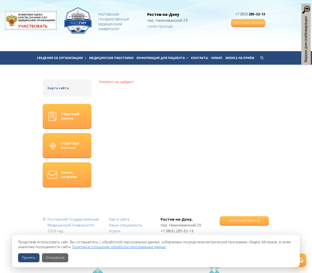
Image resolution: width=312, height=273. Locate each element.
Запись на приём (239, 58)
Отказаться (55, 257)
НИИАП (216, 58)
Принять (29, 257)
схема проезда (160, 26)
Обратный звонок (248, 22)
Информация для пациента (160, 58)
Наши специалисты (125, 225)
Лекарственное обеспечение (128, 194)
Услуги (114, 230)
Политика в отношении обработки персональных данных (119, 246)
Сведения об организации (60, 58)
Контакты (199, 58)
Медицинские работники (111, 58)
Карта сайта (58, 88)
